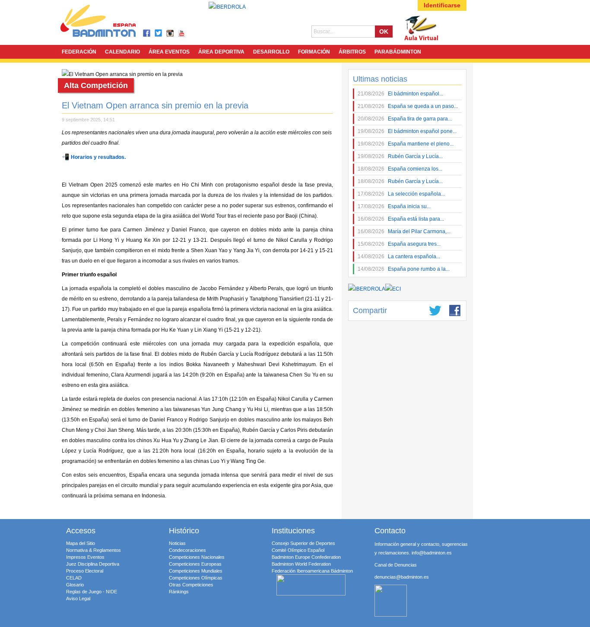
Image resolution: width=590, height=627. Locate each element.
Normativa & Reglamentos (93, 550)
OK (383, 31)
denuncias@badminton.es (401, 577)
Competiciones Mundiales (195, 570)
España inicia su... (394, 206)
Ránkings (179, 591)
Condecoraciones (187, 550)
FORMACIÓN (314, 52)
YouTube (182, 33)
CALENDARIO (122, 52)
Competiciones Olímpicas (195, 577)
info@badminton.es (432, 552)
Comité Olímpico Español (298, 550)
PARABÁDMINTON (397, 52)
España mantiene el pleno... (406, 144)
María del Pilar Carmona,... (404, 231)
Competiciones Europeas (195, 564)
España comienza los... (400, 169)
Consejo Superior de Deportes (303, 543)
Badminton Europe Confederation (306, 557)
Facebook (147, 33)
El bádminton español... (400, 94)
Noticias (177, 543)
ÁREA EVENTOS (169, 52)
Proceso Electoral (84, 570)
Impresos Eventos (85, 557)
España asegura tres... (399, 244)
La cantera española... (399, 256)
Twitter (159, 33)
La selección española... (401, 194)
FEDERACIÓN (79, 52)
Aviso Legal (78, 598)
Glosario (75, 584)
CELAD (74, 577)
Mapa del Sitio (80, 543)
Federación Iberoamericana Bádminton (312, 570)
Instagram (170, 33)
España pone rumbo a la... (404, 269)
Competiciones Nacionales (197, 557)
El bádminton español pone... (407, 131)
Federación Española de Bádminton (109, 22)
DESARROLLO (271, 52)
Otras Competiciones (191, 584)
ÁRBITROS (352, 52)
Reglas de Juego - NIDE (91, 591)
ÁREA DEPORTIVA (221, 52)
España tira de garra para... (405, 119)
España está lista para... (401, 219)
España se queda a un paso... (408, 106)
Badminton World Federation (301, 564)
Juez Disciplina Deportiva (92, 564)
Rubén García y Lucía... (400, 156)
